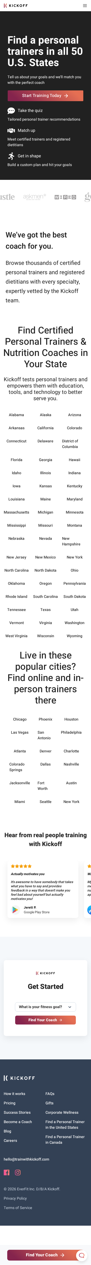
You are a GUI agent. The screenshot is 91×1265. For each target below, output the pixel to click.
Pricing (9, 1103)
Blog (7, 1131)
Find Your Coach (42, 1020)
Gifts (49, 1103)
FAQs (50, 1094)
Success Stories (17, 1112)
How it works (14, 1094)
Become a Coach (18, 1122)
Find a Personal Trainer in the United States (65, 1124)
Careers (10, 1140)
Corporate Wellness (62, 1112)
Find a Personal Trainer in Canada (65, 1139)
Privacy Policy (15, 1198)
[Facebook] (6, 1174)
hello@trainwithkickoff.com (26, 1159)
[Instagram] (18, 1174)
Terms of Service (18, 1208)
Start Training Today (41, 95)
